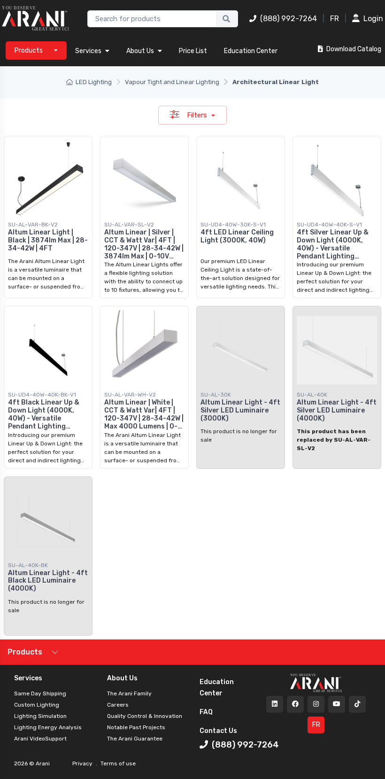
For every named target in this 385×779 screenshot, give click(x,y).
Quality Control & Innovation (144, 716)
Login (373, 18)
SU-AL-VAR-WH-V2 (130, 394)
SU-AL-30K (215, 394)
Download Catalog (353, 49)
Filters (198, 115)
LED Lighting (94, 82)
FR (334, 18)
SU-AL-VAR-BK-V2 (33, 224)
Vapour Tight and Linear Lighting (172, 82)
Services (88, 51)
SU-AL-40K (312, 394)
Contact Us (218, 731)
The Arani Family (129, 693)
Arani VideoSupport (40, 738)
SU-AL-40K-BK (28, 565)
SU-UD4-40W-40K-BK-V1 (42, 394)
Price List (193, 51)
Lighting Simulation (40, 716)
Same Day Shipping (40, 693)
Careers (118, 704)
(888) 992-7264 (288, 18)
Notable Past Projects (136, 727)
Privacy (83, 763)
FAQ (206, 712)
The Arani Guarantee (134, 738)
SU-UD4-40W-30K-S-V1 (233, 224)
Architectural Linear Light (275, 82)
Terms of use (117, 763)
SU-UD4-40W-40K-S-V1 (329, 224)
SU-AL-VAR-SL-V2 (129, 224)
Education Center (250, 51)
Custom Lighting (36, 704)
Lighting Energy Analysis (48, 727)
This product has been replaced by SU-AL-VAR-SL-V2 (333, 440)
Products (25, 651)
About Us (140, 51)
